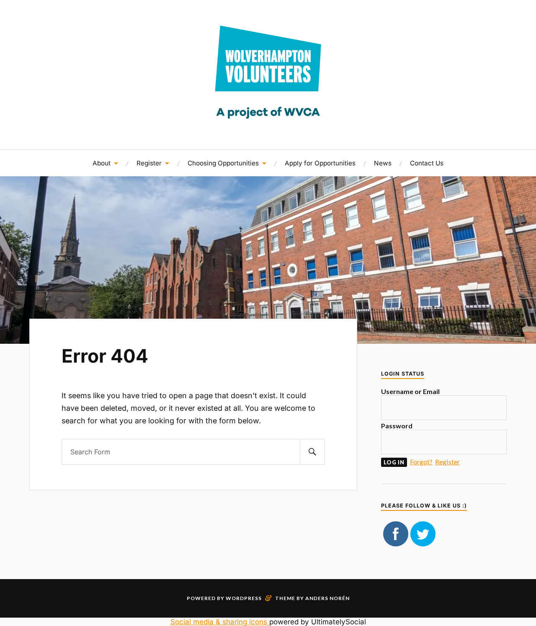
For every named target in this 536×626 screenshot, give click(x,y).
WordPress (244, 598)
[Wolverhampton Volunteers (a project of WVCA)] (268, 124)
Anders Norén (327, 598)
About (102, 163)
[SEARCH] (312, 452)
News (383, 163)
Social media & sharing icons (219, 622)
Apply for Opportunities (320, 163)
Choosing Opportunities (223, 163)
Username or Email (410, 391)
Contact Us (426, 163)
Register (149, 163)
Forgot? (421, 462)
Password (396, 426)
